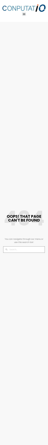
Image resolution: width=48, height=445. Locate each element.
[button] (24, 14)
